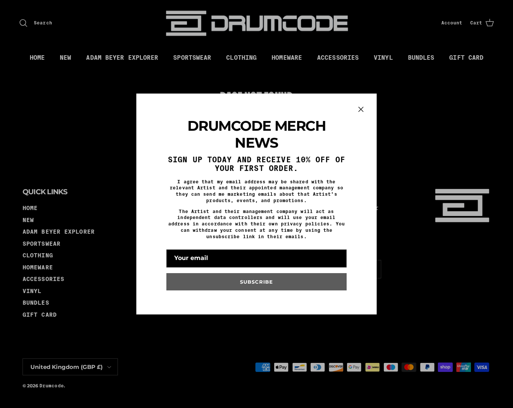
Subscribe (256, 282)
